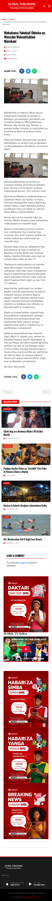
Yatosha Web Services (31, 897)
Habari (12, 19)
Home (4, 19)
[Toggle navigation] (49, 6)
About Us (5, 875)
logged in (23, 562)
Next (46, 392)
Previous (7, 392)
